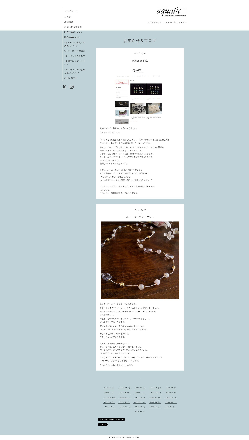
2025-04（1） (109, 392)
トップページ (71, 11)
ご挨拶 (67, 16)
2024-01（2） (110, 397)
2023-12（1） (125, 397)
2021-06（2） (140, 411)
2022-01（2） (110, 407)
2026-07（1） (109, 388)
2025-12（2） (156, 388)
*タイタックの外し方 (74, 56)
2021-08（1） (155, 407)
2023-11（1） (140, 397)
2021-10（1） (140, 407)
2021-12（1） (125, 407)
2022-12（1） (109, 402)
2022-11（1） (124, 402)
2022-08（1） (140, 402)
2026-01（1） (140, 388)
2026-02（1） (125, 388)
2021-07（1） (170, 407)
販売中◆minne (72, 37)
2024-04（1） (171, 392)
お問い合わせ (71, 77)
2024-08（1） (156, 392)
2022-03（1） (171, 402)
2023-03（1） (155, 397)
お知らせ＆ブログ (73, 27)
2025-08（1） (171, 388)
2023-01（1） (171, 397)
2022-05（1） (155, 402)
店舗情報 (68, 21)
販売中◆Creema (73, 32)
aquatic (118, 437)
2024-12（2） (140, 392)
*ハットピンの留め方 (74, 50)
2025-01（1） (124, 392)
